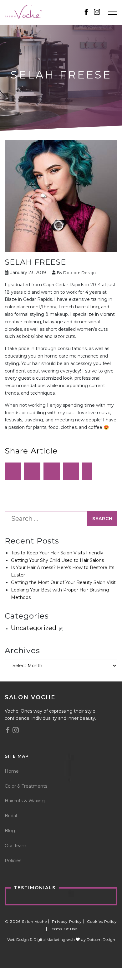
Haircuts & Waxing (25, 801)
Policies (13, 860)
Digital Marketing (49, 939)
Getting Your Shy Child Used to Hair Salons (57, 560)
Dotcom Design (101, 939)
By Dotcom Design (76, 272)
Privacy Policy (67, 921)
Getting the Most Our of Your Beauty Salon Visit (63, 582)
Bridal (11, 816)
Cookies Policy (102, 921)
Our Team (15, 845)
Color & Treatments (26, 786)
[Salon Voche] (23, 11)
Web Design (18, 939)
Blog (10, 830)
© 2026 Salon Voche (26, 921)
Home (12, 771)
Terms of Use (63, 929)
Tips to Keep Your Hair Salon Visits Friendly (57, 553)
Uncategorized (33, 628)
